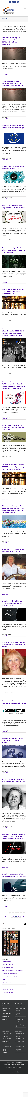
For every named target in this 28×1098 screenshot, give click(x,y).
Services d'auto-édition (8, 1065)
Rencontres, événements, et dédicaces (13, 970)
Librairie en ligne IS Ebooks (10, 976)
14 (18, 913)
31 (21, 916)
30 (18, 916)
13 (15, 913)
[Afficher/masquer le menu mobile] (25, 9)
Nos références (7, 1046)
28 (13, 916)
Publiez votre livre (7, 979)
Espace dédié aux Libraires (20, 1009)
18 (7, 914)
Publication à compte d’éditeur (7, 1037)
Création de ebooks (8, 986)
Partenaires (6, 1016)
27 (10, 916)
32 (23, 916)
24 (23, 914)
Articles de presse (20, 1046)
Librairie (20, 1067)
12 (13, 913)
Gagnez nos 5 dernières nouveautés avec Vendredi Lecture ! (14, 703)
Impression (15, 1067)
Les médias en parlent (8, 967)
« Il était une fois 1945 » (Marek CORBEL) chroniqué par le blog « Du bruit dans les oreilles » (13, 467)
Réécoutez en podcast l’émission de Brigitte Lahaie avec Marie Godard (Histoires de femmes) (13, 836)
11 (10, 913)
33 (11, 918)
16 (23, 913)
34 (14, 918)
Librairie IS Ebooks (18, 1014)
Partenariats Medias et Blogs (20, 1037)
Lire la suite (4, 74)
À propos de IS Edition (6, 1009)
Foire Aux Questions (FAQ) (20, 1025)
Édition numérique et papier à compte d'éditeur (14, 1064)
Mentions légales (7, 1013)
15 (21, 913)
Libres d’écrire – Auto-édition (20, 1050)
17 (5, 914)
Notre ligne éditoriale (8, 964)
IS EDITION (19, 1062)
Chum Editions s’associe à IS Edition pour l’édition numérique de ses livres (13, 427)
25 (5, 916)
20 (13, 914)
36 (19, 918)
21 (15, 914)
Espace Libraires (7, 961)
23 (21, 914)
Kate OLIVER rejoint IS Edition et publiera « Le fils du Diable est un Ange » (13, 644)
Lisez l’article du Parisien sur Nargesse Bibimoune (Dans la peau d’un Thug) (12, 603)
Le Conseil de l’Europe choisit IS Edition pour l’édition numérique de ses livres (13, 128)
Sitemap (5, 1019)
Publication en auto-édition (6, 1042)
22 (18, 914)
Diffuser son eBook (8, 989)
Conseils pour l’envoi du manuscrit (11, 983)
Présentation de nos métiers (10, 973)
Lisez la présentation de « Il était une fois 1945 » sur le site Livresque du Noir (13, 291)
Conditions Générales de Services (6, 1051)
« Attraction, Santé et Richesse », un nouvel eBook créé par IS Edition (13, 740)
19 (10, 914)
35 (17, 918)
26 (7, 916)
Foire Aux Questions (8, 992)
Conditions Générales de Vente (19, 1019)
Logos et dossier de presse (20, 1042)
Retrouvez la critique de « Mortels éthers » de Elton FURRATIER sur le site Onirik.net (13, 250)
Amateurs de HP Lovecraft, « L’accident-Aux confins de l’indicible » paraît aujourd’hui (12, 83)
